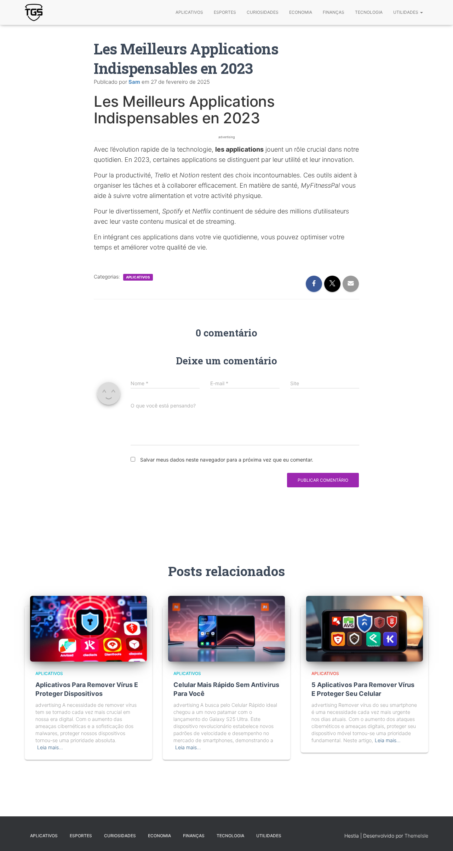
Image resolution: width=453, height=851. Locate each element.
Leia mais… (50, 747)
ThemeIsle (416, 836)
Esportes (225, 12)
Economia (300, 12)
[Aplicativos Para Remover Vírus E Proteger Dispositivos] (88, 628)
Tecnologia (369, 12)
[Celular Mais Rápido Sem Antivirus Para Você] (226, 628)
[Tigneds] (33, 12)
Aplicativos (189, 12)
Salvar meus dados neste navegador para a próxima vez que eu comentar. (226, 460)
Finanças (333, 12)
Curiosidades (263, 12)
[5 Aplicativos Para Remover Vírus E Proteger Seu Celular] (364, 628)
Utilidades (406, 12)
